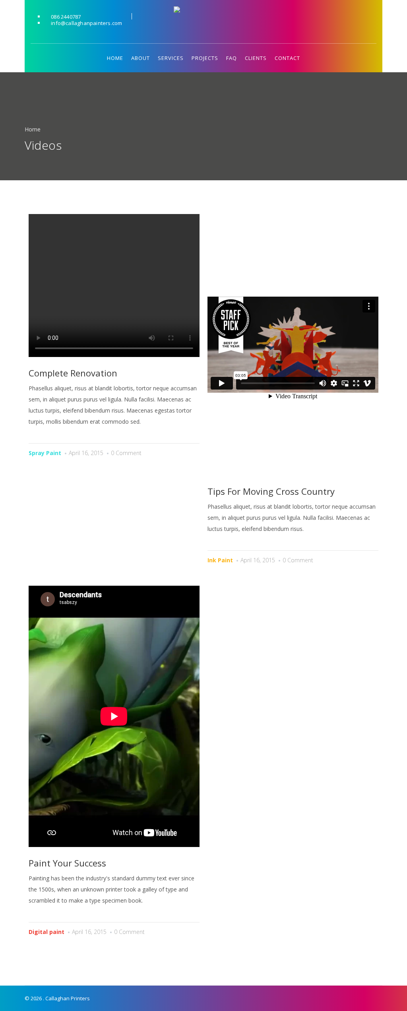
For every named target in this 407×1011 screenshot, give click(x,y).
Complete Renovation (73, 373)
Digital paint (46, 932)
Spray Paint (45, 453)
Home (33, 129)
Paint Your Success (67, 863)
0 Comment (126, 453)
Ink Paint (220, 560)
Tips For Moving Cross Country (271, 491)
